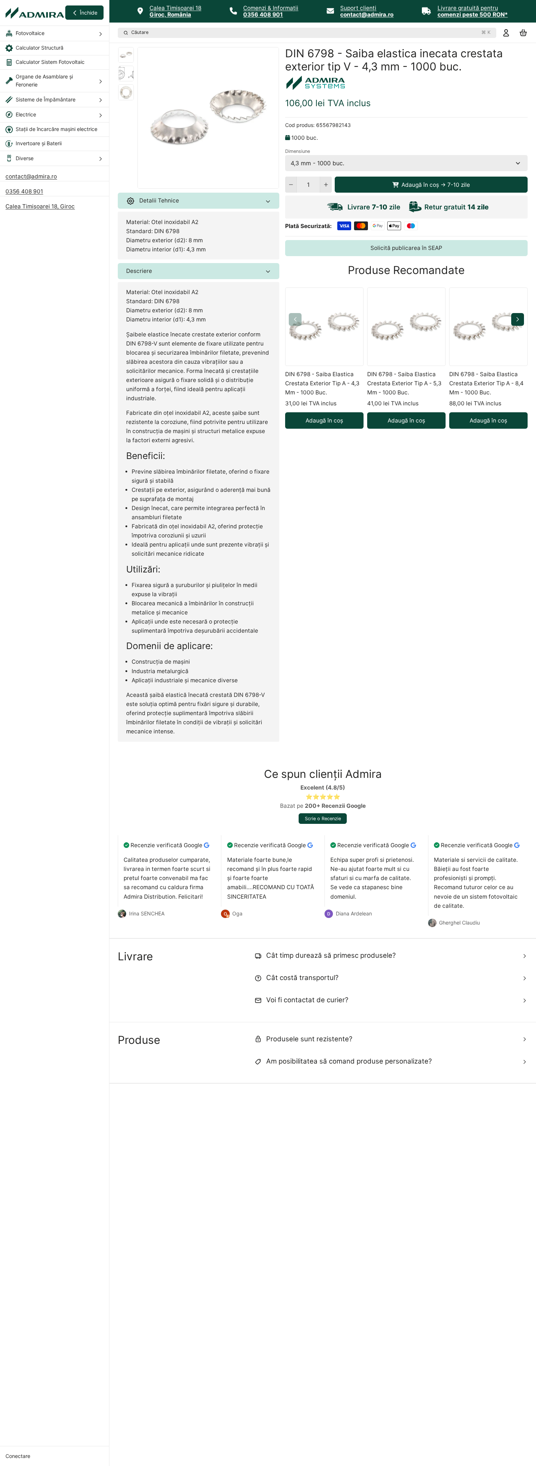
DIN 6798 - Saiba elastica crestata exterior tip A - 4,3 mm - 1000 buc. (322, 383)
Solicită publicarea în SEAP (406, 247)
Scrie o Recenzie (323, 818)
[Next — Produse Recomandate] (517, 319)
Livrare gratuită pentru (468, 7)
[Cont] (506, 33)
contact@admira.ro (31, 176)
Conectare (17, 1456)
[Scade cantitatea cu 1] (290, 185)
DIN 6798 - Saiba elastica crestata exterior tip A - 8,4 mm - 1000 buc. (486, 383)
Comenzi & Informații (270, 7)
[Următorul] (224, 181)
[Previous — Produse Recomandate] (295, 319)
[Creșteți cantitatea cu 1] (325, 185)
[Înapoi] (192, 181)
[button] (431, 185)
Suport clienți (358, 7)
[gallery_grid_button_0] (202, 181)
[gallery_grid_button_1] (211, 181)
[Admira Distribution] (34, 13)
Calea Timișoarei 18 (175, 7)
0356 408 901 (24, 191)
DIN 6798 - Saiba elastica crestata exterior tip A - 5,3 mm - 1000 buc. (404, 383)
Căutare (310, 32)
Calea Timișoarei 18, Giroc (40, 206)
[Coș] (523, 33)
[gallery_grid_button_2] (216, 181)
